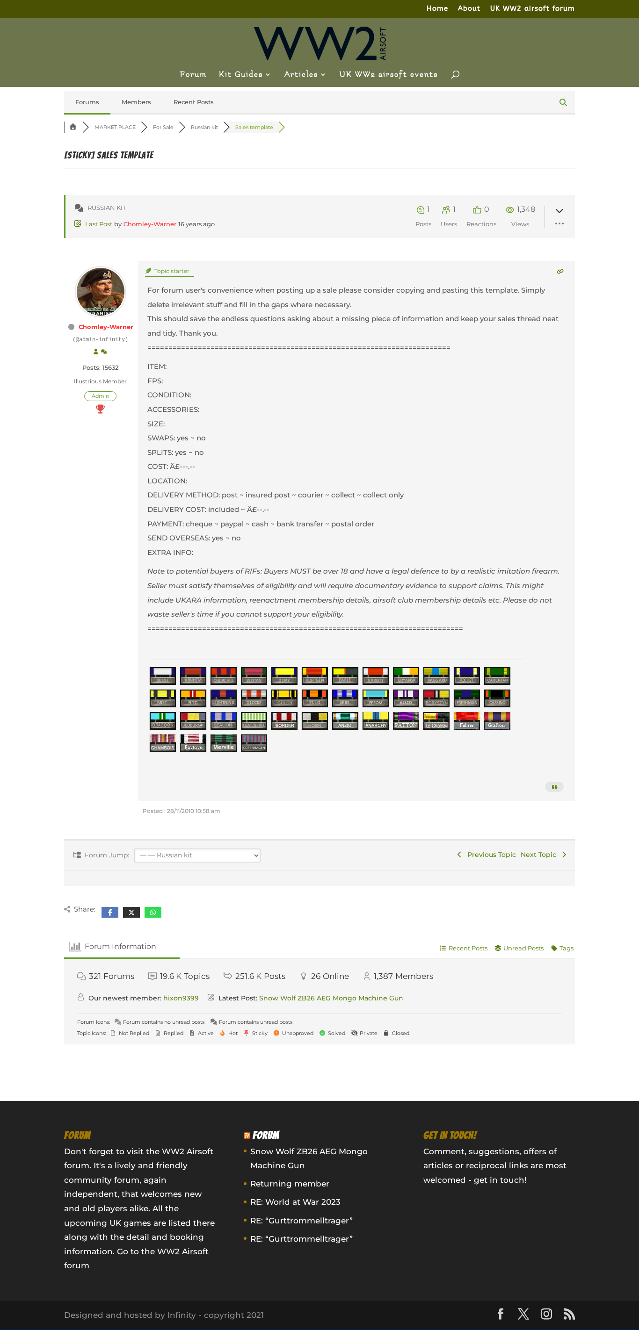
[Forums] (73, 127)
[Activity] (104, 352)
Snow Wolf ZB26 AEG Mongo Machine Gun (331, 998)
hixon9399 (181, 998)
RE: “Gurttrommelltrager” (301, 1220)
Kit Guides (241, 75)
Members (136, 102)
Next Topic (540, 854)
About (469, 9)
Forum (193, 75)
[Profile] (96, 352)
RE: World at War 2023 (295, 1202)
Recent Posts (194, 102)
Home (437, 9)
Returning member (289, 1183)
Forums (87, 102)
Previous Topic (490, 854)
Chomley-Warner (149, 224)
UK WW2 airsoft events (389, 75)
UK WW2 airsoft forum (532, 9)
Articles (301, 75)
